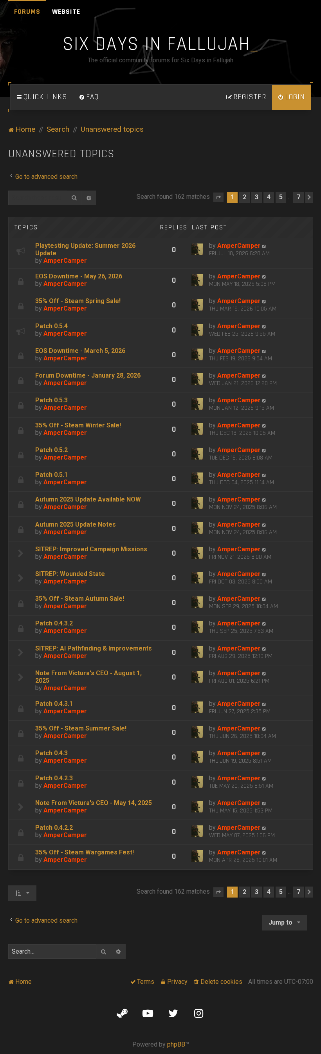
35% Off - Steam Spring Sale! (78, 301)
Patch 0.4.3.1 (54, 703)
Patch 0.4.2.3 (54, 778)
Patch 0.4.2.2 (54, 827)
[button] (218, 197)
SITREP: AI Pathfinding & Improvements (93, 648)
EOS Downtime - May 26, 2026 (78, 276)
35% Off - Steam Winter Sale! (78, 425)
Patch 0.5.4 (51, 326)
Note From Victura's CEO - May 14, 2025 (93, 803)
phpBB (176, 1044)
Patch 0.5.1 (51, 474)
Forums (27, 11)
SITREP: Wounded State (70, 574)
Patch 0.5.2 (51, 450)
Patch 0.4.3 (51, 753)
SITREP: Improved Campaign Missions (91, 549)
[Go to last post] (264, 245)
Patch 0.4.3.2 (54, 623)
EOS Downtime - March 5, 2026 (80, 350)
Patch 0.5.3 (51, 400)
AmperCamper (65, 260)
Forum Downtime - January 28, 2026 (88, 375)
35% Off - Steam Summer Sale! (80, 728)
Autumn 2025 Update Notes (75, 524)
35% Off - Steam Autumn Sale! (79, 598)
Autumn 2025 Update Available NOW (88, 499)
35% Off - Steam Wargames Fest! (84, 852)
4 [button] (269, 197)
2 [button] (244, 197)
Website (66, 11)
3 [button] (256, 197)
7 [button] (298, 197)
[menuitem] (89, 97)
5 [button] (281, 197)
